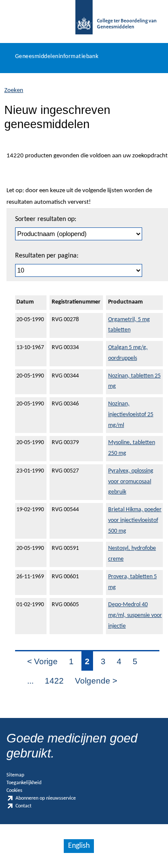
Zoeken (13, 90)
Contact (23, 806)
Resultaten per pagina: (46, 255)
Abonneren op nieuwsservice (46, 798)
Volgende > (96, 680)
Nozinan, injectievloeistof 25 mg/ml (130, 414)
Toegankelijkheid (23, 782)
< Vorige (42, 661)
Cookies (14, 790)
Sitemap (15, 775)
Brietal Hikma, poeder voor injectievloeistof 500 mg (135, 520)
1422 (54, 680)
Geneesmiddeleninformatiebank (56, 56)
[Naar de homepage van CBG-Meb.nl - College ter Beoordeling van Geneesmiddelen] (84, 21)
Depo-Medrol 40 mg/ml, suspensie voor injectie (135, 615)
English (79, 846)
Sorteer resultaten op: (45, 219)
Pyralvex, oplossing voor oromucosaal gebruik (130, 481)
